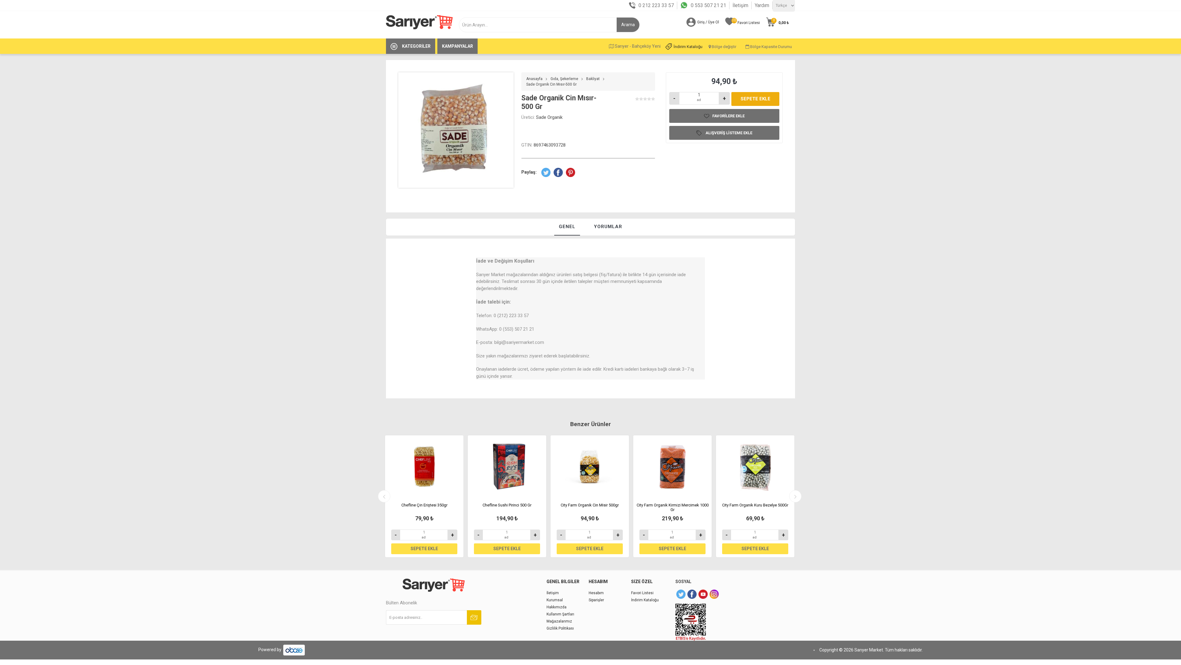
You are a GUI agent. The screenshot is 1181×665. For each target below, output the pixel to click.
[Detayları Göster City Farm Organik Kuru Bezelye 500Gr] (755, 466)
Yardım (762, 5)
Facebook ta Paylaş (558, 172)
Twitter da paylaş (546, 172)
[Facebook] (692, 594)
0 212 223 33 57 (656, 5)
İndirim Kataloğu (688, 46)
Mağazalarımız (559, 621)
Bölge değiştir (723, 46)
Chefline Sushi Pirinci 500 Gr (507, 505)
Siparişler (596, 600)
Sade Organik (549, 117)
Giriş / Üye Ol (708, 22)
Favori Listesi (642, 593)
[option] (424, 496)
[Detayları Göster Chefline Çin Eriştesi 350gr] (424, 466)
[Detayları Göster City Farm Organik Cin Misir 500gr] (590, 466)
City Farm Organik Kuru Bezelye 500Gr (755, 505)
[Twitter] (681, 594)
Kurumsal (555, 600)
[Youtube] (703, 594)
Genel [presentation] (567, 226)
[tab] (567, 227)
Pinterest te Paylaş (570, 172)
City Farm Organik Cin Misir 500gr (590, 505)
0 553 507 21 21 (708, 5)
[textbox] (540, 25)
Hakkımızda (557, 607)
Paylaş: (529, 172)
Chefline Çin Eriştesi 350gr (424, 505)
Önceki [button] (384, 496)
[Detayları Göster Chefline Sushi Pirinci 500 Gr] (507, 466)
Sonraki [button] (795, 496)
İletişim (740, 5)
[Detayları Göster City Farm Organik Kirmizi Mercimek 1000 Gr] (672, 466)
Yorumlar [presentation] (608, 226)
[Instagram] (714, 594)
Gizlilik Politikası (560, 628)
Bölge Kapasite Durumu (770, 46)
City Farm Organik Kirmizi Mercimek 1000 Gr (673, 507)
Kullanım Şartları (560, 614)
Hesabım (596, 593)
